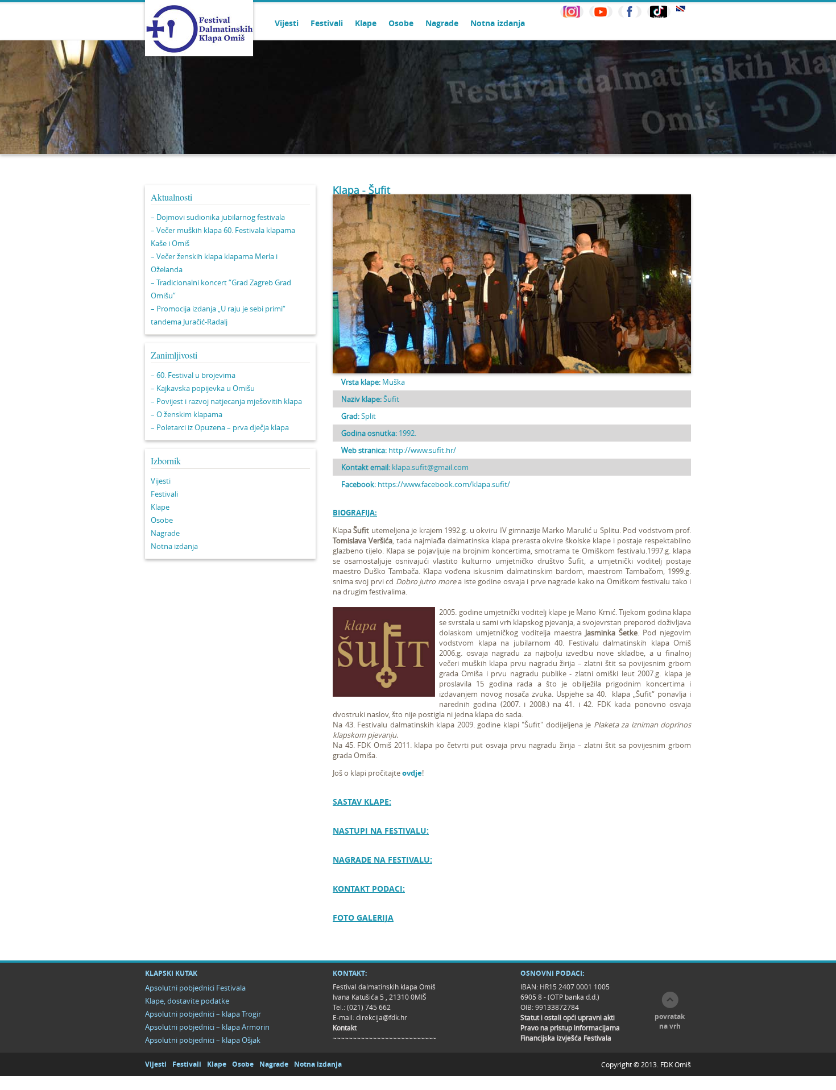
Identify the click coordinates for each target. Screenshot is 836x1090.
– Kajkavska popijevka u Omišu (203, 388)
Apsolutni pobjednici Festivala (195, 988)
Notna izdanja (497, 23)
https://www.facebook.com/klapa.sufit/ (444, 484)
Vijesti (287, 23)
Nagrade (441, 23)
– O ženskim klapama (186, 414)
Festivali (327, 23)
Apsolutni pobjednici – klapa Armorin (207, 1027)
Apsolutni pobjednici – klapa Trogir (203, 1014)
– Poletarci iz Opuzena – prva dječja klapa (220, 427)
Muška (393, 382)
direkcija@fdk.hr (381, 1017)
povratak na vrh (670, 1021)
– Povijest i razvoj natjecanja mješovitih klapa (226, 401)
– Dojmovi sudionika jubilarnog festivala (218, 217)
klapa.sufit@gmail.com (430, 467)
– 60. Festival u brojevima (193, 375)
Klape (365, 23)
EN (680, 9)
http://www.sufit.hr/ (422, 450)
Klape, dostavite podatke (187, 1001)
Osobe (400, 23)
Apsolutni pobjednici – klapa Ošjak (202, 1040)
